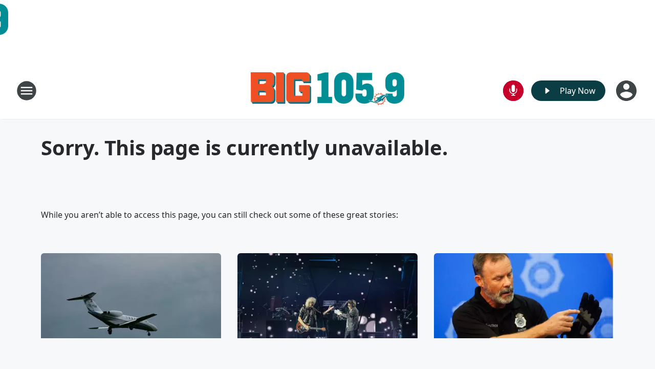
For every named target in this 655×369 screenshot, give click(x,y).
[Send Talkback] (513, 90)
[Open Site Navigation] (26, 90)
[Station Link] (327, 90)
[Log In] (627, 90)
